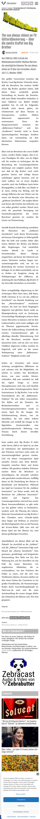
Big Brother (14, 618)
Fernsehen (10, 8)
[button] (38, 774)
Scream (21, 618)
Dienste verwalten (20, 794)
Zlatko (27, 618)
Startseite (4, 8)
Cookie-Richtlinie (11, 816)
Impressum (33, 816)
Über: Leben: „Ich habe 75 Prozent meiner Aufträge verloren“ (20, 750)
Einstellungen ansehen (21, 812)
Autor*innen (7, 650)
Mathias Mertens (11, 53)
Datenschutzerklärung (23, 816)
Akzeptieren (21, 799)
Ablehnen (21, 806)
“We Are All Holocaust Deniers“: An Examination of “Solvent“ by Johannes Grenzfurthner (19, 722)
